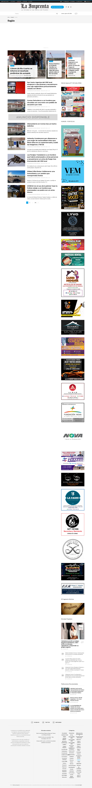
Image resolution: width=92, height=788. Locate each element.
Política (79, 753)
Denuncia (64, 765)
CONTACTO (88, 1)
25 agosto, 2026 (53, 75)
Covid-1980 (64, 761)
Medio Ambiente (71, 777)
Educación (64, 777)
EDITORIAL (64, 775)
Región (16, 17)
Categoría (12, 17)
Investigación (72, 767)
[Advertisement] (46, 35)
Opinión (79, 744)
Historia (71, 760)
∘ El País (30, 1)
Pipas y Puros (78, 750)
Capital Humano (64, 747)
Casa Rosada (64, 749)
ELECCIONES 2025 (71, 743)
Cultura (64, 763)
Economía (64, 773)
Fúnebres (72, 756)
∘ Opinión (24, 1)
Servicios (79, 765)
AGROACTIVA (64, 735)
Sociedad (79, 770)
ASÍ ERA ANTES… (64, 739)
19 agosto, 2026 (74, 712)
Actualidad (64, 733)
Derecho (64, 768)
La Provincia (71, 772)
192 (35, 202)
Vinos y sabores (79, 776)
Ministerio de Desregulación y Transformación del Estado (79, 735)
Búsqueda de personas (64, 742)
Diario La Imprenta (16, 785)
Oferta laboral (78, 742)
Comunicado (64, 753)
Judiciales (71, 771)
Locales (71, 774)
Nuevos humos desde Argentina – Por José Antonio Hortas (76, 699)
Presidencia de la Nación (78, 757)
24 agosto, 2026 (72, 75)
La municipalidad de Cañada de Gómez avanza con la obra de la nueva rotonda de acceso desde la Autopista (77, 708)
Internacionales (72, 765)
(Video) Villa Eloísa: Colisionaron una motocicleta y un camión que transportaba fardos (41, 174)
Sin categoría (79, 768)
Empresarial (71, 751)
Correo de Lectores (64, 759)
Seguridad (79, 763)
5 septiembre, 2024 (74, 702)
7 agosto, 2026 (44, 194)
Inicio (9, 17)
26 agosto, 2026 (28, 75)
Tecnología (78, 771)
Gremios (72, 758)
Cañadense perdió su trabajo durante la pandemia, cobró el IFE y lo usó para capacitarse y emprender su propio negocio (70, 644)
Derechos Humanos (64, 771)
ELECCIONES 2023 (71, 740)
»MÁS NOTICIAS (4, 1)
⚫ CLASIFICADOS (79, 1)
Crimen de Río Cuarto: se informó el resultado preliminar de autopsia (21, 70)
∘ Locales (12, 1)
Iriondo (71, 769)
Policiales (79, 752)
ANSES (64, 736)
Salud (79, 761)
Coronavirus (64, 756)
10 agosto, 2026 (44, 146)
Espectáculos (72, 754)
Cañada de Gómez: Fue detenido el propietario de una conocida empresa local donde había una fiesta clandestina (74, 676)
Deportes (64, 766)
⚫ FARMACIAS (66, 1)
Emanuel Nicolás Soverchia (17, 75)
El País (71, 735)
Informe (71, 763)
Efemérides (71, 733)
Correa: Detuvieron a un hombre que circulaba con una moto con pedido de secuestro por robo (42, 103)
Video (78, 773)
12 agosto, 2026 (44, 128)
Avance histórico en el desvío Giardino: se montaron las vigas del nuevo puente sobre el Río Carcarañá (54, 68)
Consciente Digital (78, 785)
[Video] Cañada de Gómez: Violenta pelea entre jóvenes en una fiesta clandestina (74, 653)
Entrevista (71, 752)
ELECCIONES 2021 (71, 737)
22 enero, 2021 (73, 694)
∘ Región (19, 1)
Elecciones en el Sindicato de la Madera (71, 747)
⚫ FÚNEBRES (72, 1)
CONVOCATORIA (65, 754)
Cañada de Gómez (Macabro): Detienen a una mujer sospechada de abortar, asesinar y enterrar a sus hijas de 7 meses (74, 669)
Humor (71, 761)
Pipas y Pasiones (79, 747)
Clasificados (64, 751)
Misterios (79, 739)
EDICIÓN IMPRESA (58, 7)
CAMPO (64, 744)
